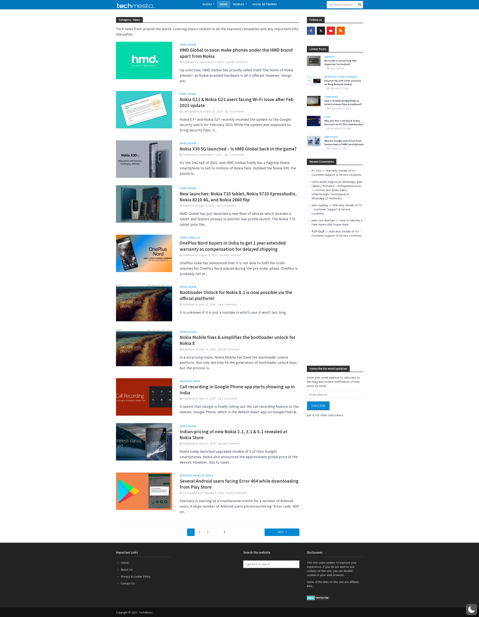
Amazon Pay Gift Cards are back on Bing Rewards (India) (342, 82)
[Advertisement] (335, 301)
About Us (127, 569)
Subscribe (318, 405)
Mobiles (238, 4)
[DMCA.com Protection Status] (318, 597)
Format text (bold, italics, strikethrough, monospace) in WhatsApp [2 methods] (330, 194)
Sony (327, 116)
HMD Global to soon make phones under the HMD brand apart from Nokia (236, 53)
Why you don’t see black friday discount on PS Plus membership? (344, 122)
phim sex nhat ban (323, 220)
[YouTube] (331, 31)
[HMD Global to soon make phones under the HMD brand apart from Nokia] (144, 60)
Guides (207, 4)
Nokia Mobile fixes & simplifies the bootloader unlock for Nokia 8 (237, 340)
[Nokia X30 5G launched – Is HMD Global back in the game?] (144, 158)
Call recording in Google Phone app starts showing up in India (237, 390)
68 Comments (238, 493)
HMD (327, 136)
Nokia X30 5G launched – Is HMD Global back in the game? (238, 149)
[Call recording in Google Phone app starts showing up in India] (144, 396)
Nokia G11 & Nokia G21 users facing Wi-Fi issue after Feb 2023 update (236, 102)
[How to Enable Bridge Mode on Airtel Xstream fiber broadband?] (314, 100)
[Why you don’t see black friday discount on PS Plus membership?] (314, 121)
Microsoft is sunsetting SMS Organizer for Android (340, 62)
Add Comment (238, 62)
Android (186, 381)
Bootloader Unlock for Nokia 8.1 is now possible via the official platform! (236, 295)
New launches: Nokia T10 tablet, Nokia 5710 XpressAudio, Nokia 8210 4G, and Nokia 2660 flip (238, 197)
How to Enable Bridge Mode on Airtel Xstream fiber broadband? (343, 102)
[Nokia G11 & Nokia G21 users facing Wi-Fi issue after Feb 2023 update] (144, 109)
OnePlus (194, 237)
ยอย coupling (320, 205)
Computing (331, 96)
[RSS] (341, 31)
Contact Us (128, 583)
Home (125, 562)
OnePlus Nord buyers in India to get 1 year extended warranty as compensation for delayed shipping (233, 246)
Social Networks (264, 4)
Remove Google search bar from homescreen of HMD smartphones (344, 142)
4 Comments (229, 304)
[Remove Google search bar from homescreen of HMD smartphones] (314, 141)
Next (280, 532)
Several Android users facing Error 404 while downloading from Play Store (239, 484)
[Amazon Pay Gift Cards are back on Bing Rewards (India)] (314, 80)
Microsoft (331, 76)
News (223, 4)
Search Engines (348, 76)
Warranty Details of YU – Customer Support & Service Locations (337, 209)
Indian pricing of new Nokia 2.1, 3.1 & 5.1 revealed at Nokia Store (233, 435)
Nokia (192, 44)
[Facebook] (311, 31)
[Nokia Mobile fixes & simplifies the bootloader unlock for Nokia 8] (144, 347)
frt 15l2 (316, 170)
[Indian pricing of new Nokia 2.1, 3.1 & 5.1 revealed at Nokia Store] (144, 441)
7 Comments (236, 111)
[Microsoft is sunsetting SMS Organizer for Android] (314, 60)
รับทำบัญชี (318, 231)
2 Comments (228, 205)
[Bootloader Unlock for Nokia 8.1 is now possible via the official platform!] (144, 302)
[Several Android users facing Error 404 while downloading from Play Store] (144, 491)
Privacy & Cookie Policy (135, 576)
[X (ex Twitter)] (321, 31)
